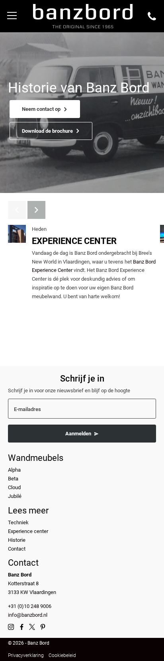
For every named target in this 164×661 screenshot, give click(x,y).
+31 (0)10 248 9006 (29, 606)
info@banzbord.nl (27, 615)
